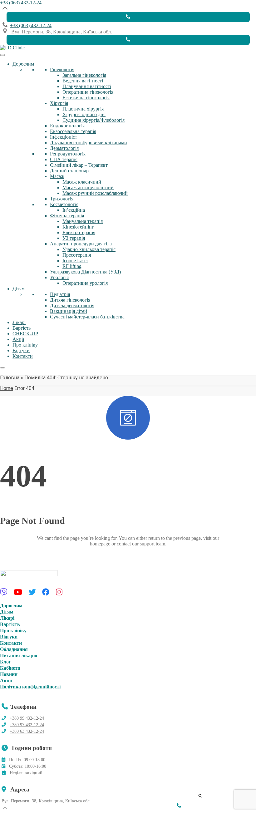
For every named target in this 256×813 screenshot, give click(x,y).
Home (6, 388)
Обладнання (14, 649)
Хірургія (59, 103)
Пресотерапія (76, 255)
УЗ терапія (73, 238)
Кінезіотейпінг (78, 226)
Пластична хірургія (83, 108)
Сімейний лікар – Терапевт (79, 165)
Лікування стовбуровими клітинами (88, 142)
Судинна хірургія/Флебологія (93, 120)
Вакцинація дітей (68, 311)
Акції (18, 339)
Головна (9, 378)
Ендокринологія (67, 125)
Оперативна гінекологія (87, 92)
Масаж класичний (81, 182)
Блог (5, 661)
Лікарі (19, 322)
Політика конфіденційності (30, 686)
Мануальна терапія (82, 221)
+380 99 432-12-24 (27, 718)
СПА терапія (63, 159)
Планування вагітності (86, 86)
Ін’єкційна (73, 210)
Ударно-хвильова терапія (89, 249)
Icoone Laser (75, 260)
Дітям (18, 288)
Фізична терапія (67, 215)
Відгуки (21, 350)
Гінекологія (62, 69)
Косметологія (64, 204)
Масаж (57, 176)
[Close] (2, 368)
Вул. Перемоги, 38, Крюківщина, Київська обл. (46, 801)
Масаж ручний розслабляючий (95, 193)
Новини (8, 674)
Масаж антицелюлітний (88, 187)
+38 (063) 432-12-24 (21, 2)
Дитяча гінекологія (70, 300)
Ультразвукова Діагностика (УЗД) (85, 271)
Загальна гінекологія (84, 75)
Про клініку (25, 344)
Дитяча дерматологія (72, 305)
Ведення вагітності (82, 80)
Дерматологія (64, 148)
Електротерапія (78, 232)
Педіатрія (60, 294)
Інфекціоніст (63, 137)
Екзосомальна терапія (73, 131)
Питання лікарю (18, 655)
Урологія (59, 277)
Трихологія (61, 198)
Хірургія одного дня (84, 114)
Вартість (21, 328)
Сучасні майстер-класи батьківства (87, 316)
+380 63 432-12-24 (27, 731)
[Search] (198, 794)
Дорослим (23, 64)
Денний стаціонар (69, 170)
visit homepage (23, 566)
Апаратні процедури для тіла (81, 243)
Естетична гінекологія (86, 97)
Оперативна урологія (85, 283)
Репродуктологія (68, 153)
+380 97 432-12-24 (27, 724)
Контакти (22, 356)
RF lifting (71, 266)
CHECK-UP (25, 333)
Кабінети (10, 668)
